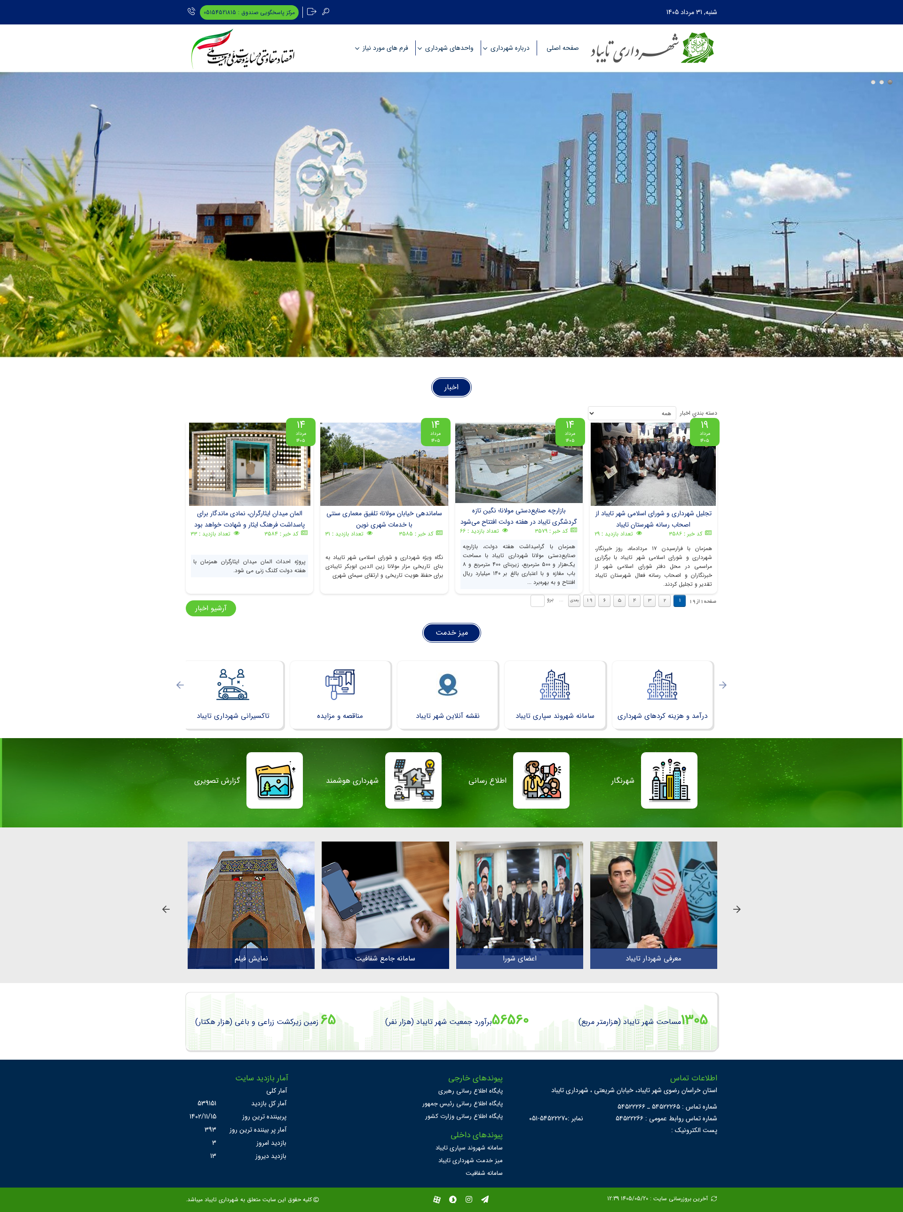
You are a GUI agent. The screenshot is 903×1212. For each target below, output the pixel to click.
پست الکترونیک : (694, 1130)
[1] (873, 82)
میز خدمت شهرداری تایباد (470, 1160)
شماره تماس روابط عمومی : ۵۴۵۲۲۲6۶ (666, 1118)
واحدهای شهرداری (449, 48)
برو (550, 599)
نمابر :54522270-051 (556, 1118)
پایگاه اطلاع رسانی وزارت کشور (464, 1116)
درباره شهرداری (510, 48)
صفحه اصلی (563, 48)
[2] (881, 82)
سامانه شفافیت (484, 1173)
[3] (890, 82)
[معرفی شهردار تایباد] (653, 895)
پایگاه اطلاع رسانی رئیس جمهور (462, 1104)
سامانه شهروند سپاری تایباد (469, 1148)
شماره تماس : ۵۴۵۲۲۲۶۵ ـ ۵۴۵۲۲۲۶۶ (667, 1106)
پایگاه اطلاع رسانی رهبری (470, 1091)
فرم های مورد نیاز (385, 48)
